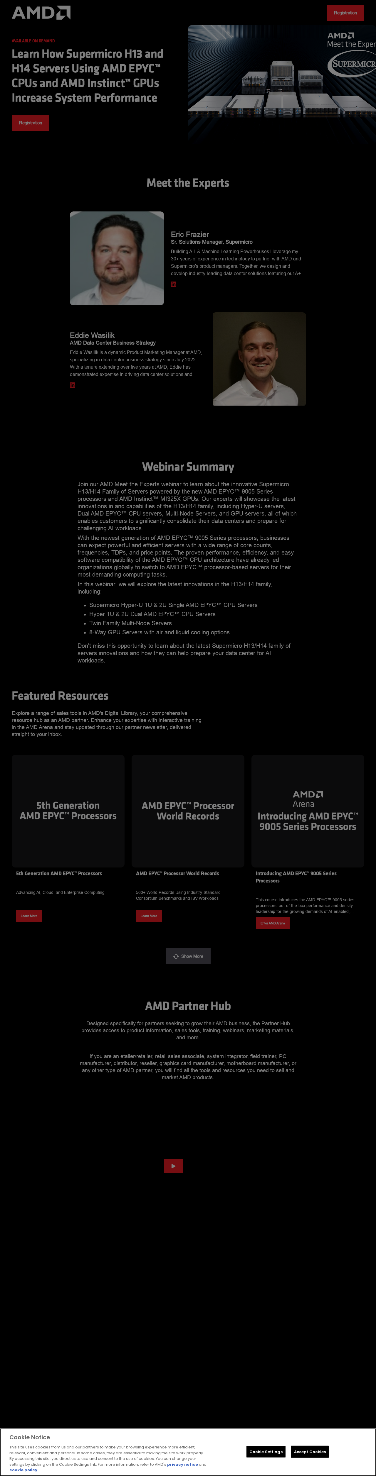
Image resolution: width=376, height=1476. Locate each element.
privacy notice (182, 1464)
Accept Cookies (310, 1451)
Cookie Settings (266, 1451)
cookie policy (23, 1470)
